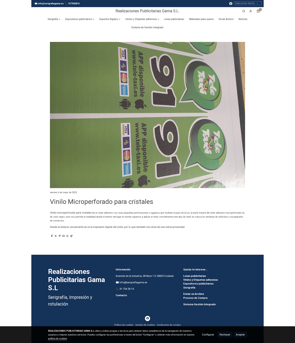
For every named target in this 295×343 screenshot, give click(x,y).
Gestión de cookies (145, 325)
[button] (54, 19)
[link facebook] (230, 3)
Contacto (121, 295)
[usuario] (251, 11)
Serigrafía (189, 287)
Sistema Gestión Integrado (199, 304)
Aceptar (240, 334)
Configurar (208, 334)
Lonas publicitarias (194, 275)
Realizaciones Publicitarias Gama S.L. (147, 11)
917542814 (73, 3)
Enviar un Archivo (193, 293)
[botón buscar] (243, 11)
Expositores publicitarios (198, 283)
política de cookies (57, 338)
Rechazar (225, 334)
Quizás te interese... (195, 269)
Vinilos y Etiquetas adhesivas (200, 279)
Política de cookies (123, 325)
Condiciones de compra (169, 325)
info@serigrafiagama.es (51, 3)
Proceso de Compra (195, 297)
